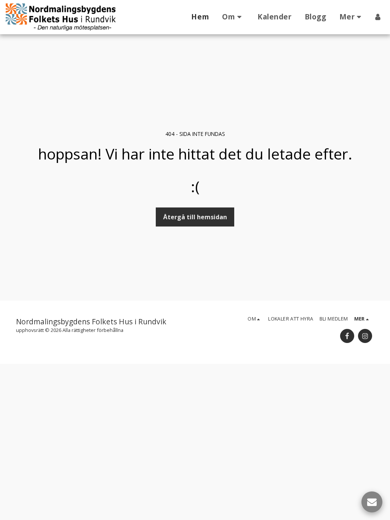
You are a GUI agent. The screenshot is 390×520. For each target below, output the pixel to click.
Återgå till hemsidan (195, 217)
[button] (233, 17)
